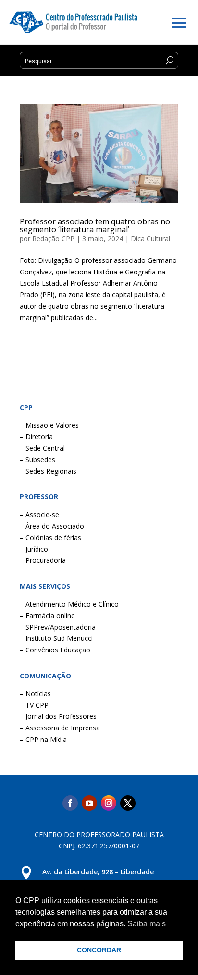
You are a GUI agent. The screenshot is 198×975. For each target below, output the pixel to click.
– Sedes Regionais (48, 471)
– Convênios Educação (55, 649)
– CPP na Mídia (43, 739)
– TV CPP (34, 705)
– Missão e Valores (49, 424)
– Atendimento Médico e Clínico (69, 604)
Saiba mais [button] (146, 924)
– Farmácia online (47, 615)
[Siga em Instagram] (108, 803)
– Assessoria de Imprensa (60, 727)
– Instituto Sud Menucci (56, 638)
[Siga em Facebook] (70, 803)
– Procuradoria (43, 560)
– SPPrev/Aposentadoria (58, 627)
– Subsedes (37, 459)
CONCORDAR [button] (99, 950)
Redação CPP (53, 238)
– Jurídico (34, 549)
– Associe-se (39, 514)
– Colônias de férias (50, 537)
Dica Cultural (150, 238)
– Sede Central (42, 448)
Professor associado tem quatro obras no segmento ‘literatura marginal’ (95, 225)
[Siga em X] (128, 803)
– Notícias (35, 693)
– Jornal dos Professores (58, 716)
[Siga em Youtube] (89, 803)
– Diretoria (36, 436)
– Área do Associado (52, 526)
